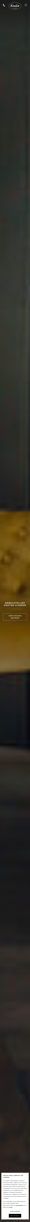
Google (10, 1207)
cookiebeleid (19, 1205)
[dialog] (15, 1196)
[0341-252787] (8, 2)
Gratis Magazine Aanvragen (15, 616)
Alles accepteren (15, 1215)
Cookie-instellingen (15, 1211)
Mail (4, 2)
